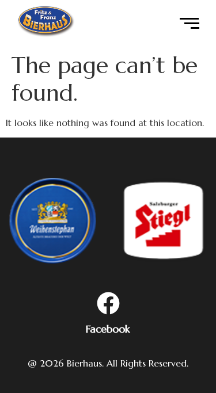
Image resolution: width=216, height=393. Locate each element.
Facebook (108, 328)
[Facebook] (108, 305)
